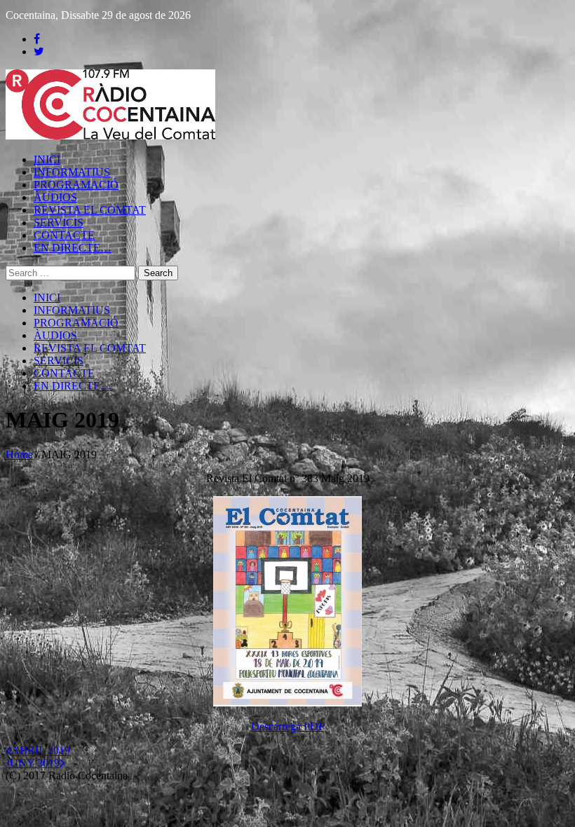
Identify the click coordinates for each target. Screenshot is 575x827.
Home (19, 454)
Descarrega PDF (288, 726)
